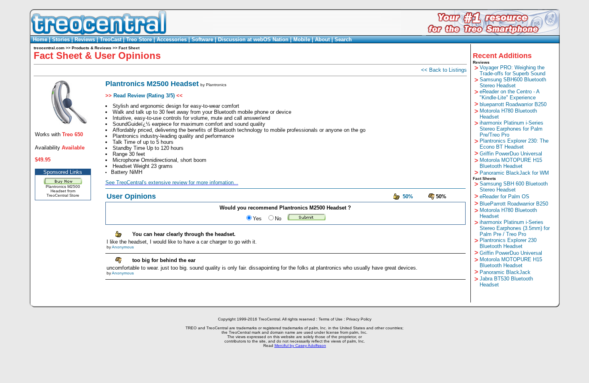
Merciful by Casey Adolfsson (300, 345)
